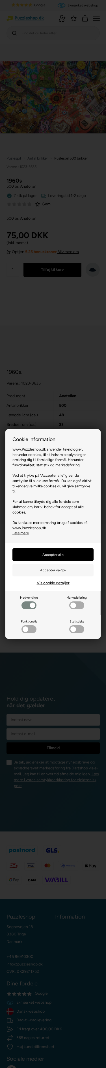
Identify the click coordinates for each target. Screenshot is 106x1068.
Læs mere (20, 533)
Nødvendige (29, 597)
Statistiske (77, 621)
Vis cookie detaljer (53, 583)
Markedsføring (76, 597)
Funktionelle (29, 621)
